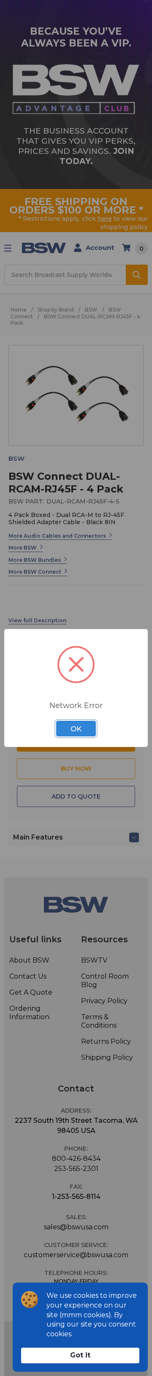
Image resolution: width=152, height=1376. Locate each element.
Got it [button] (80, 1355)
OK (76, 729)
